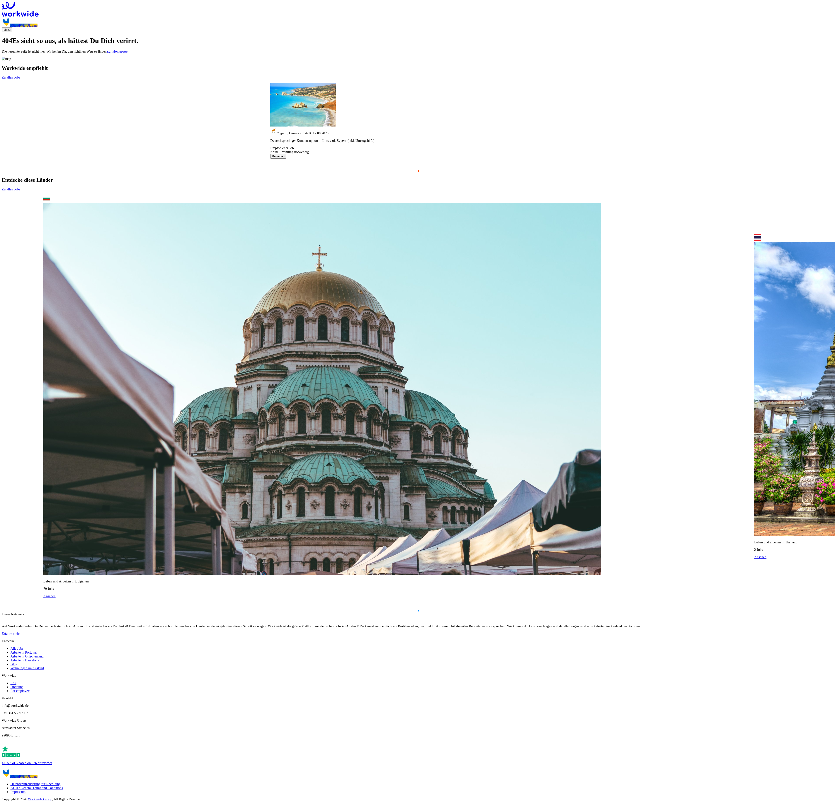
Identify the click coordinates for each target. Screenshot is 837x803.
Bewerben (278, 156)
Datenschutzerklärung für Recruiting (35, 784)
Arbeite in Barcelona (24, 660)
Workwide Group (40, 799)
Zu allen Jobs (11, 77)
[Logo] (418, 9)
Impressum (18, 792)
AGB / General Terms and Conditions (36, 788)
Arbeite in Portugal (23, 652)
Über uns (16, 687)
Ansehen (49, 596)
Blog (13, 664)
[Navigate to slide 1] (418, 171)
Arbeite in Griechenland (27, 656)
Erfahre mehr (11, 633)
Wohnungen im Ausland (27, 668)
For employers (20, 691)
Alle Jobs (16, 648)
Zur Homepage (117, 51)
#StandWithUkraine (23, 25)
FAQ (13, 683)
